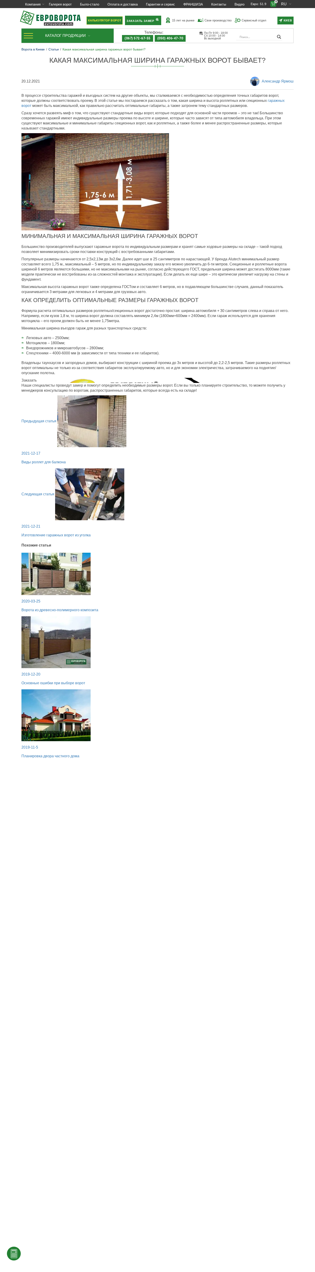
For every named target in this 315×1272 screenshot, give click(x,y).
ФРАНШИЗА (193, 4)
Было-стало (89, 4)
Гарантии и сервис (160, 4)
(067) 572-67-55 (138, 38)
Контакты (218, 4)
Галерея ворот (60, 4)
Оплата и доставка (122, 4)
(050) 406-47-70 (170, 38)
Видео (239, 4)
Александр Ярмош (278, 81)
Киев (288, 20)
